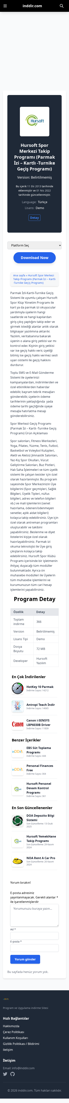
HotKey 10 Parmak (40, 687)
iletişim (8, 1050)
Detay (34, 218)
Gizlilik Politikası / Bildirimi (21, 1044)
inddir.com (32, 5)
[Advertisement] (34, 48)
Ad (13, 929)
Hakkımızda (11, 1026)
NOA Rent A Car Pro (40, 858)
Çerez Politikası (13, 1032)
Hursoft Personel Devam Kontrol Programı (38, 788)
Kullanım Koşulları (15, 1038)
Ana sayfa (19, 275)
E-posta (16, 941)
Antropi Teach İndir (40, 705)
